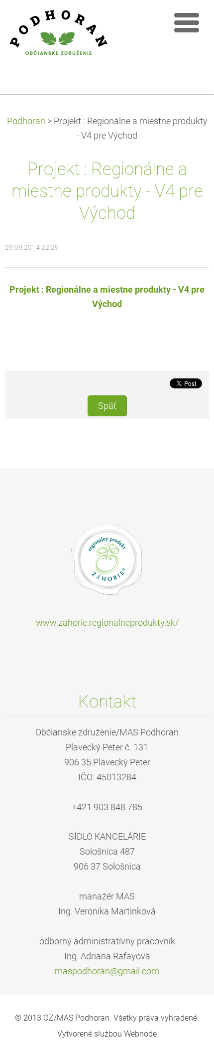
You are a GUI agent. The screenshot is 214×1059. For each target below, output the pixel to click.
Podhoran (26, 121)
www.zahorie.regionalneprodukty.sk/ (107, 623)
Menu (187, 22)
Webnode (140, 1034)
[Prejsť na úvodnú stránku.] (84, 40)
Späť (107, 406)
